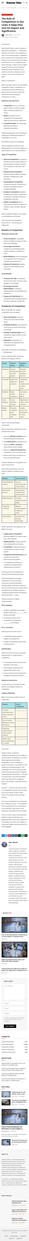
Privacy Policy (14, 1236)
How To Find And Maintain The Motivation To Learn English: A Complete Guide (14, 935)
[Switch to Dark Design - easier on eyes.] (24, 2)
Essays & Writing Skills (8, 1041)
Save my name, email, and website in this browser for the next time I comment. (14, 1019)
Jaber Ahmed (9, 35)
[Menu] (3, 3)
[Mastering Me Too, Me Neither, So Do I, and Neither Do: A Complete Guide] (6, 1094)
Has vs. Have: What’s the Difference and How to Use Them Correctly (19, 1211)
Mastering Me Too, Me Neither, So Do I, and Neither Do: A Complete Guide (19, 1094)
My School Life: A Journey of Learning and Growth (19, 1141)
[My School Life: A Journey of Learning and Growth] (6, 1142)
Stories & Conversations (8, 1049)
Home (6, 1236)
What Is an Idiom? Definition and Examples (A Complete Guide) (19, 1220)
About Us (11, 1238)
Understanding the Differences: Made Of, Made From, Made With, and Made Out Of (14, 969)
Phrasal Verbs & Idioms (8, 1047)
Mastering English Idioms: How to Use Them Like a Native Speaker (13, 960)
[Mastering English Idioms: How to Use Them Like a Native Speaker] (14, 949)
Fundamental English (7, 14)
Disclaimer (23, 1236)
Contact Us (19, 1238)
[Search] (26, 3)
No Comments (6, 37)
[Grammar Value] (14, 2)
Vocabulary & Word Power (9, 1052)
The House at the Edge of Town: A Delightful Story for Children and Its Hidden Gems (19, 1102)
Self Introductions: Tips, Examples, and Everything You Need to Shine (19, 1203)
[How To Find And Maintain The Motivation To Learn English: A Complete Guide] (14, 925)
